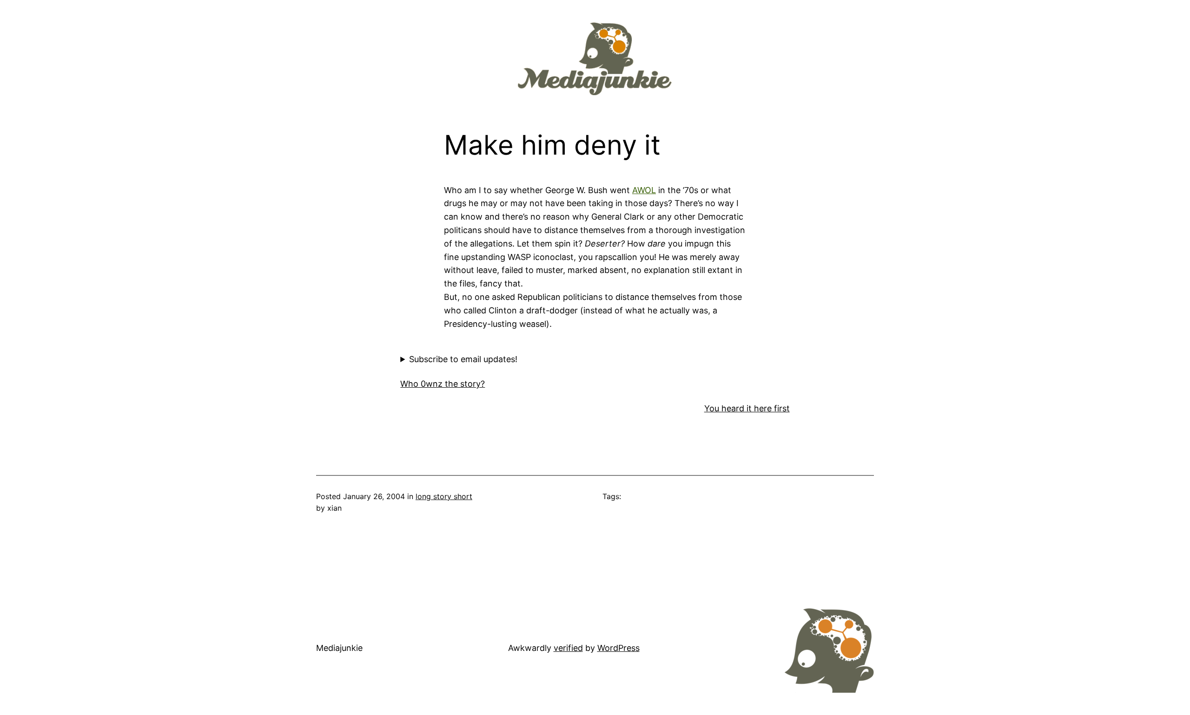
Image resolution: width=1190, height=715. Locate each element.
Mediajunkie (339, 648)
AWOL (644, 190)
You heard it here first (747, 408)
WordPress (618, 648)
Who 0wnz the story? (442, 384)
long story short (444, 496)
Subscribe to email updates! (463, 359)
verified (568, 648)
